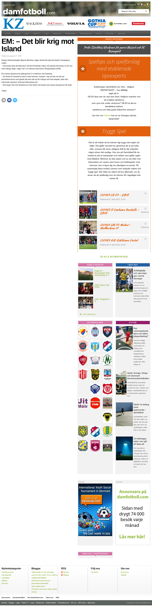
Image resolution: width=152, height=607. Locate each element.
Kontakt (119, 5)
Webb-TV (36, 33)
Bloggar (17, 33)
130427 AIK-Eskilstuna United (119, 240)
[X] (15, 100)
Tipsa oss (49, 597)
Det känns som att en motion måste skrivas (44, 590)
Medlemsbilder (70, 33)
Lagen (27, 33)
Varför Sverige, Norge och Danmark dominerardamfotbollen (138, 376)
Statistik (123, 575)
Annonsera (125, 572)
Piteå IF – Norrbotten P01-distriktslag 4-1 (102, 273)
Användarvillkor (19, 597)
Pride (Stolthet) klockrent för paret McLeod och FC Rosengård (114, 49)
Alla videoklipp (89, 314)
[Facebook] (9, 100)
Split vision (121, 33)
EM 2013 (5, 583)
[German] (144, 4)
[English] (138, 4)
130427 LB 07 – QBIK (114, 195)
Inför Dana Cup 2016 (102, 286)
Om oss (99, 33)
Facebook (94, 572)
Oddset (107, 115)
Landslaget (6, 578)
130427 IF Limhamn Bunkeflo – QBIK (119, 211)
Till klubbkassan (86, 33)
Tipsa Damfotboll (130, 5)
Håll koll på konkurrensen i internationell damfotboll (40, 582)
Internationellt (6, 575)
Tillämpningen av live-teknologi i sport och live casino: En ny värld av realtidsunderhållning (44, 575)
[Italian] (147, 4)
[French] (141, 4)
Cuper (46, 33)
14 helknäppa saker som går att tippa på (140, 441)
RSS (57, 597)
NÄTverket (110, 33)
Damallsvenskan (8, 572)
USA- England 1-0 (103, 300)
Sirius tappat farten (38, 586)
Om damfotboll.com (35, 597)
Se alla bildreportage (114, 256)
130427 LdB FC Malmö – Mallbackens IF (115, 226)
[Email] (3, 100)
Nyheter (8, 33)
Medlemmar (57, 33)
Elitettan (4, 580)
